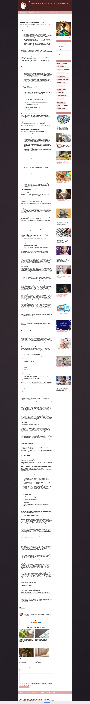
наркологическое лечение (61, 88)
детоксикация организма (61, 76)
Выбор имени (37, 12)
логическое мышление (60, 85)
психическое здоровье (60, 93)
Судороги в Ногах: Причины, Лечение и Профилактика (25, 659)
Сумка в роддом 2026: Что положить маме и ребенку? (41, 640)
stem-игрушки (59, 63)
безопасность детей (60, 67)
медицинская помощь (60, 86)
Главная (21, 692)
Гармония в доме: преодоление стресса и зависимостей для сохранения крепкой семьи (62, 295)
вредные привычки (60, 73)
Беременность (31, 12)
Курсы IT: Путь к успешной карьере (62, 313)
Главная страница (23, 12)
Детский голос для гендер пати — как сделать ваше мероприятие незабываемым (63, 257)
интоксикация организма (61, 82)
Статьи (56, 12)
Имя (20, 669)
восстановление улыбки (60, 72)
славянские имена (60, 101)
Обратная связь (28, 692)
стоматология (59, 105)
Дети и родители (36, 2)
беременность (67, 67)
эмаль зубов (59, 109)
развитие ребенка (60, 96)
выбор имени (67, 73)
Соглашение (42, 692)
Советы (51, 12)
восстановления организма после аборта (37, 125)
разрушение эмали (60, 98)
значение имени (66, 80)
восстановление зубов (60, 70)
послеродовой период (60, 92)
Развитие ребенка (45, 12)
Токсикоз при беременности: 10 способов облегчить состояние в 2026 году (26, 640)
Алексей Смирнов (27, 613)
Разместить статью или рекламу (52, 692)
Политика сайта (35, 692)
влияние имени (59, 69)
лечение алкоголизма (66, 83)
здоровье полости (59, 80)
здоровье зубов (59, 79)
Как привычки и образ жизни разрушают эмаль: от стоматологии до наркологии (63, 276)
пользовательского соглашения (42, 700)
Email (31, 669)
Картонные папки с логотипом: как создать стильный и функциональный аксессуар (63, 219)
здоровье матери (66, 79)
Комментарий (21, 672)
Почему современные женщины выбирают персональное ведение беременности (62, 200)
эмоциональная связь (65, 109)
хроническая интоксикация (61, 108)
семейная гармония (60, 99)
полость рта (64, 89)
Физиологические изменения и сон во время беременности (42, 659)
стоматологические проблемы (61, 102)
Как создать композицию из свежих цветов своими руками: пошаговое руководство (62, 162)
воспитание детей (66, 69)
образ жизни (59, 89)
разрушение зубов (67, 96)
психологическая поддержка (61, 95)
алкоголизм (65, 63)
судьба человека (65, 105)
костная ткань (59, 83)
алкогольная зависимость (61, 66)
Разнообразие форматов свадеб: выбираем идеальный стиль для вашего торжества (62, 367)
